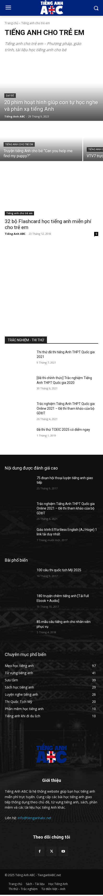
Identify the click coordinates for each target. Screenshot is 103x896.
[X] (51, 851)
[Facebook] (39, 851)
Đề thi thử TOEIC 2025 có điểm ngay (63, 429)
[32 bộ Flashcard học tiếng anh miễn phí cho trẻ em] (51, 192)
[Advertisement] (51, 284)
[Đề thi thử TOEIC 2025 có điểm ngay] (19, 437)
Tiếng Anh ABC (15, 233)
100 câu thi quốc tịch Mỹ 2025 (59, 570)
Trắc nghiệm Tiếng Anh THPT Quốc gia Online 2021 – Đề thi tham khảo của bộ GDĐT (66, 408)
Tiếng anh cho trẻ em (19, 144)
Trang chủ (11, 23)
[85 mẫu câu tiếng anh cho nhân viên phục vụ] (19, 629)
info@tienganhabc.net (35, 818)
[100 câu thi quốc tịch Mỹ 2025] (19, 578)
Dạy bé (10, 95)
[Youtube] (63, 851)
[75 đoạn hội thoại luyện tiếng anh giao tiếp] (19, 485)
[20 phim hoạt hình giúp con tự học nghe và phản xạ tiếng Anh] (51, 90)
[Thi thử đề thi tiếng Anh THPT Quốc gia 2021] (19, 360)
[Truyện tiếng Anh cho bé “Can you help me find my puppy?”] (41, 141)
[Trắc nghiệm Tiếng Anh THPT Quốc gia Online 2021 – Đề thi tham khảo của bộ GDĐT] (19, 411)
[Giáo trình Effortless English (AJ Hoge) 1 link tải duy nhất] (19, 537)
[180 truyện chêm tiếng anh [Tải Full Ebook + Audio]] (19, 603)
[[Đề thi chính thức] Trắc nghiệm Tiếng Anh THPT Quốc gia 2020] (19, 385)
